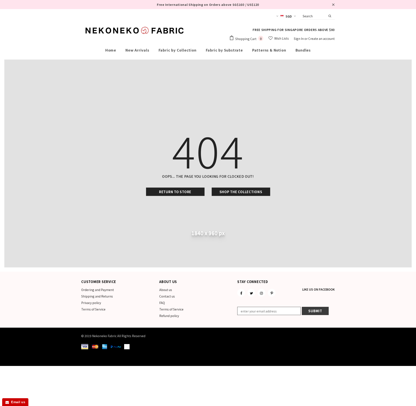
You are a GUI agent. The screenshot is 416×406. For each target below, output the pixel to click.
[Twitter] (251, 293)
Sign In (299, 38)
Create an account (321, 38)
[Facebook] (241, 293)
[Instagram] (261, 293)
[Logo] (135, 30)
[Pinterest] (272, 293)
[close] (333, 4)
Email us (17, 402)
